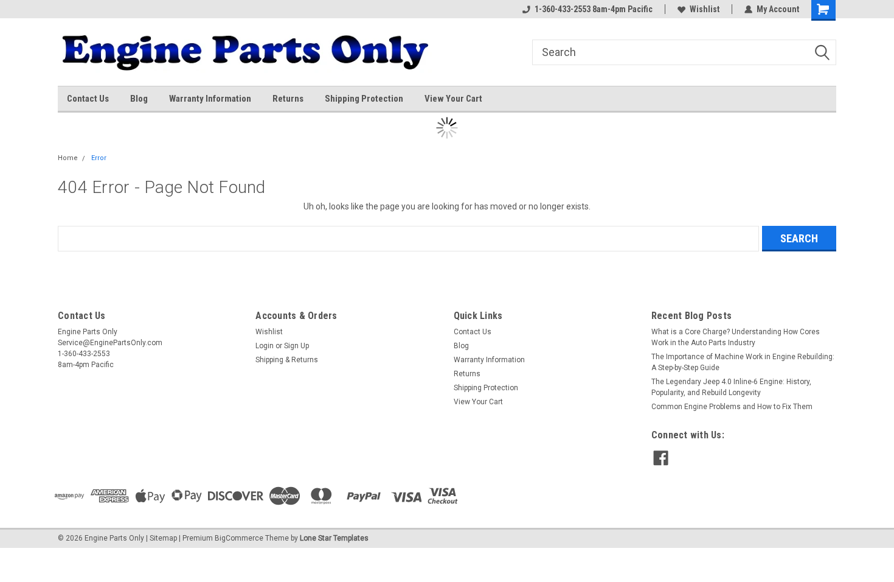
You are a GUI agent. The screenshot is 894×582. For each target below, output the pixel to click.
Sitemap (163, 538)
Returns (287, 98)
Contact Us (88, 98)
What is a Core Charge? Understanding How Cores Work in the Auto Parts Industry (735, 337)
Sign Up (296, 346)
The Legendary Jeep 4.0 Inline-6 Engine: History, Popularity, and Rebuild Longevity (731, 387)
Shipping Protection (364, 98)
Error (98, 158)
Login (264, 346)
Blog (139, 98)
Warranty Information (210, 98)
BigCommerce (239, 538)
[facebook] (660, 458)
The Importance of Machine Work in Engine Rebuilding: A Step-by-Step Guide (742, 362)
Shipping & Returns (286, 360)
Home (68, 158)
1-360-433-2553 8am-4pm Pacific (594, 9)
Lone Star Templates (334, 538)
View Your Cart (453, 98)
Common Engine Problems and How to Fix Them (732, 406)
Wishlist (704, 9)
